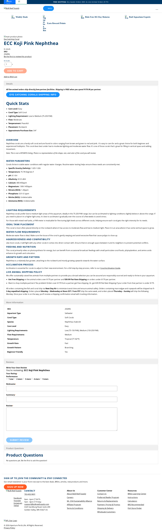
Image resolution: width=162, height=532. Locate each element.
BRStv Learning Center (137, 494)
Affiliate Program (74, 504)
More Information (14, 302)
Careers (70, 497)
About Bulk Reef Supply (76, 494)
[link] (152, 8)
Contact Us (101, 494)
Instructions (133, 497)
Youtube (17, 500)
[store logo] (13, 8)
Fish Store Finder (135, 508)
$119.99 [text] (7, 61)
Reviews (10, 362)
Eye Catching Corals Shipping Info (32, 94)
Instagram (18, 503)
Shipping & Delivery (105, 508)
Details (9, 83)
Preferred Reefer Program (108, 497)
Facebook (18, 498)
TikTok (16, 505)
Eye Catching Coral (11, 39)
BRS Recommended (136, 504)
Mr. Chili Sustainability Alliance (79, 501)
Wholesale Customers (106, 512)
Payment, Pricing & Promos (108, 504)
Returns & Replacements (107, 501)
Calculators (132, 501)
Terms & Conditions (75, 508)
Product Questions (15, 448)
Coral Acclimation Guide (110, 268)
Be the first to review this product (18, 56)
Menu (50, 8)
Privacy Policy (9, 528)
